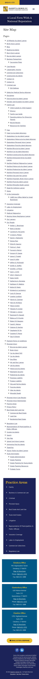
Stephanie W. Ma (15, 330)
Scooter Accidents (13, 432)
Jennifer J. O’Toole (16, 269)
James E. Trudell (15, 256)
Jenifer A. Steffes (15, 266)
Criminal (12, 498)
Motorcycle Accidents (17, 369)
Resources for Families (18, 126)
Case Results (11, 67)
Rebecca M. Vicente (16, 318)
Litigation (10, 210)
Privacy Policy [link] (25, 674)
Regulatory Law (12, 424)
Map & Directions (19, 571)
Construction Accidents (15, 76)
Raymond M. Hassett (17, 315)
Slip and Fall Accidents (18, 384)
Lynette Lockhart (16, 296)
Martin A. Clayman (16, 300)
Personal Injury (12, 344)
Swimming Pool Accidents (16, 444)
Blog (8, 47)
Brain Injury (14, 350)
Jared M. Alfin (14, 259)
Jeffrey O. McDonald (17, 263)
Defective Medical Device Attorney (19, 92)
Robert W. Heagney (16, 321)
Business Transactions (14, 59)
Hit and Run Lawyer (17, 362)
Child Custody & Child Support (20, 108)
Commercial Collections (15, 73)
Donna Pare (14, 241)
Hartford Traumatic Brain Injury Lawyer (20, 179)
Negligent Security (16, 372)
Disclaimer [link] (13, 674)
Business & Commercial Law (19, 493)
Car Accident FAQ (16, 353)
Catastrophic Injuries (14, 70)
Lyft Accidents (15, 366)
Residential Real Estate (18, 419)
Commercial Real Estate (18, 413)
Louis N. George (15, 293)
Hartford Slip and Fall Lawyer (17, 176)
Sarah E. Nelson (15, 324)
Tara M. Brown (15, 337)
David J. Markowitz (16, 238)
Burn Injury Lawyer (13, 53)
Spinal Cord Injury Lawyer (15, 441)
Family (11, 487)
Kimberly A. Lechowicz (18, 290)
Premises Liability (16, 378)
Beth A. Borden (15, 229)
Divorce (12, 111)
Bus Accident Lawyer (14, 56)
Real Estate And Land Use (15, 410)
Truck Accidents (15, 387)
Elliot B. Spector (15, 244)
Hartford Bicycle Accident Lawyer (18, 149)
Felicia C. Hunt (15, 247)
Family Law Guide (16, 114)
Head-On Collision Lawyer (16, 188)
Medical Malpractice (14, 213)
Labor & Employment (14, 207)
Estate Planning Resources (19, 466)
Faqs (8, 130)
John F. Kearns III (16, 275)
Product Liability (16, 381)
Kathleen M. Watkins (17, 284)
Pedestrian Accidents (17, 375)
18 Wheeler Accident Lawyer (17, 41)
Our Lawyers (11, 219)
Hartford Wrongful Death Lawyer (18, 185)
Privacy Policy (11, 407)
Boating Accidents (13, 50)
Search (9, 435)
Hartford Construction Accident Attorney (20, 155)
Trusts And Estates (13, 454)
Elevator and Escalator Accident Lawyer (20, 102)
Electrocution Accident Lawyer (17, 99)
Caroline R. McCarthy (17, 232)
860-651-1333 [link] (22, 574)
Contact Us (10, 79)
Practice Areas (11, 404)
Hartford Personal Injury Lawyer (18, 173)
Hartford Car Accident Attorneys (18, 152)
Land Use (13, 416)
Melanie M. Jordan (16, 309)
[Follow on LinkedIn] (22, 650)
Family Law (11, 105)
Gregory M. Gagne (16, 253)
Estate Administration (17, 457)
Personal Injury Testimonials (16, 401)
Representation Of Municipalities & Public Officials (21, 527)
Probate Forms (15, 469)
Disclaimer (10, 96)
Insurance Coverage (13, 204)
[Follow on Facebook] (17, 650)
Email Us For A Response (20, 640)
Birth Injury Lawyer (13, 44)
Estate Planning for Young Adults (21, 463)
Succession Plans (16, 62)
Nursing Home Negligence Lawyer (18, 216)
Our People (10, 222)
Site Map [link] (18, 674)
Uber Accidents (15, 390)
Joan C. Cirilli (14, 272)
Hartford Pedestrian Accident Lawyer (19, 169)
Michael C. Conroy (16, 312)
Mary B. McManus (16, 303)
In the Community (13, 194)
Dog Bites (13, 359)
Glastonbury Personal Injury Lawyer (19, 142)
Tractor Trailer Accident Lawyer (17, 451)
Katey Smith (14, 278)
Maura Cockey (15, 306)
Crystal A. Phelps (16, 235)
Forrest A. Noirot (15, 250)
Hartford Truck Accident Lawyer (17, 182)
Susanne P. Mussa (16, 333)
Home (9, 191)
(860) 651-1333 (10, 2)
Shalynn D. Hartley (16, 327)
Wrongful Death (15, 393)
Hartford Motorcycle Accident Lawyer (20, 166)
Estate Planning (15, 460)
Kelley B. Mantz (15, 287)
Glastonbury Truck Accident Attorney (19, 145)
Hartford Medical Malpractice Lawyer (19, 163)
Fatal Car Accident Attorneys (16, 133)
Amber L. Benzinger (17, 226)
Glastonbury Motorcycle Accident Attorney (21, 139)
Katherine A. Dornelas (17, 281)
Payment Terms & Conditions (17, 341)
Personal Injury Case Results (16, 398)
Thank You (10, 448)
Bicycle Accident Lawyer (18, 347)
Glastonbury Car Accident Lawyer (18, 136)
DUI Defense (14, 88)
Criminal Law (11, 85)
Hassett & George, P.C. (15, 672)
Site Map (10, 438)
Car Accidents (15, 356)
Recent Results (15, 123)
